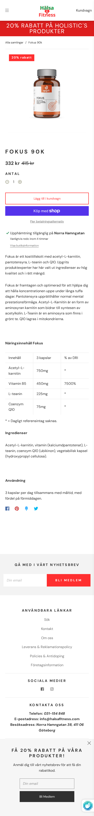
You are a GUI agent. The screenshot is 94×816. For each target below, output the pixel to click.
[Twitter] (36, 508)
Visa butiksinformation (24, 245)
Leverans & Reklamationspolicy (47, 647)
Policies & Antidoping (47, 656)
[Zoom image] (47, 94)
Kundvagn (84, 10)
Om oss (47, 638)
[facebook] (42, 689)
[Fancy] (26, 508)
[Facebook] (7, 508)
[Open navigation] (10, 10)
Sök (47, 619)
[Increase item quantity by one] (20, 182)
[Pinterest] (17, 508)
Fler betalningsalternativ (47, 221)
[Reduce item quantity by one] (7, 182)
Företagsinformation (47, 665)
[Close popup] (89, 744)
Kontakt (47, 628)
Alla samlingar (14, 42)
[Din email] (25, 580)
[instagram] (52, 689)
